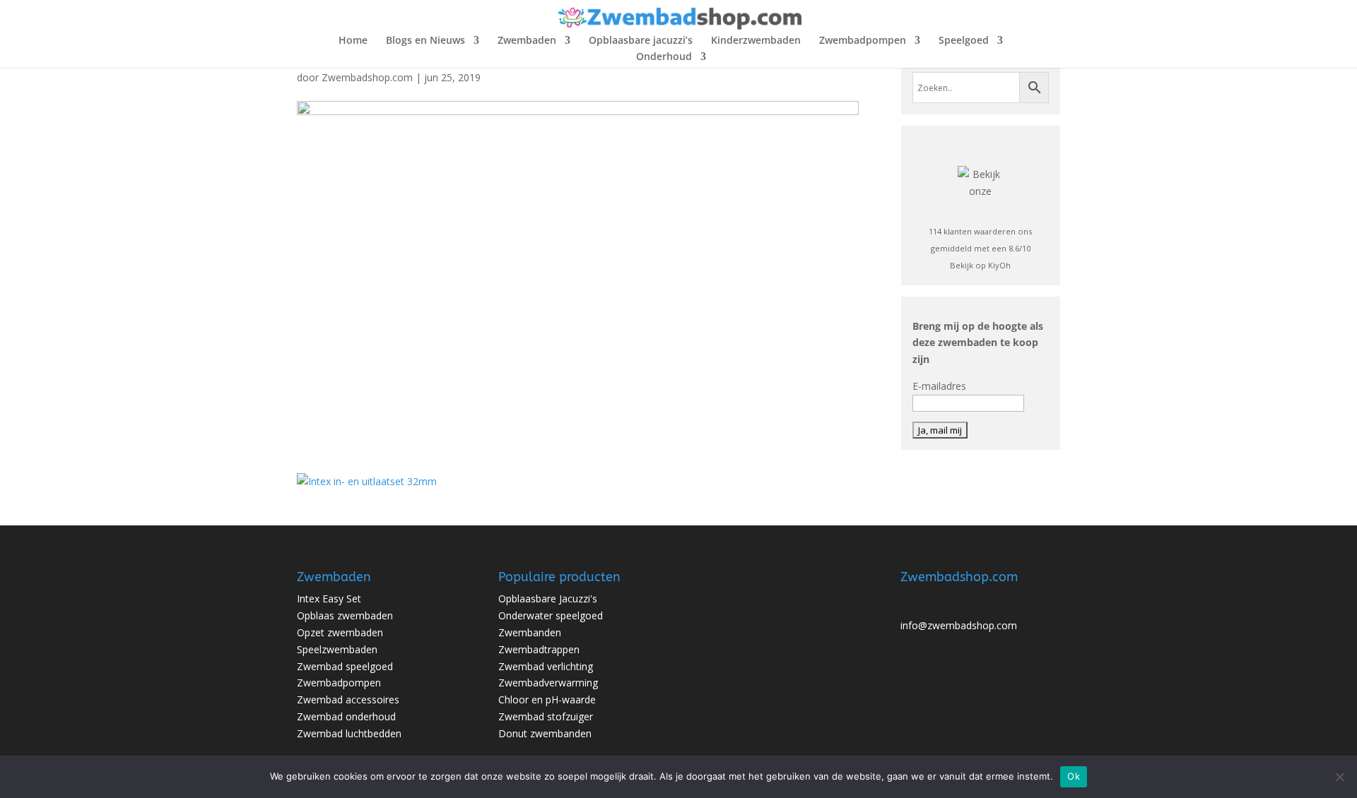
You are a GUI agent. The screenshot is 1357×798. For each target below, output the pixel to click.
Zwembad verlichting (545, 666)
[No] (1339, 777)
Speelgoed (964, 41)
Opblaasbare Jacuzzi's (547, 598)
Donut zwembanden (545, 733)
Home (353, 41)
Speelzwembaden (337, 649)
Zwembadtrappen (539, 649)
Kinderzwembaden (756, 41)
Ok (1073, 776)
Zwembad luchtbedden (349, 733)
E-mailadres (939, 386)
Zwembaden (527, 41)
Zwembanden (529, 632)
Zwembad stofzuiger (545, 716)
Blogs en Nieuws (425, 41)
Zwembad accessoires (348, 699)
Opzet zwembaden (340, 632)
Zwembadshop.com (367, 77)
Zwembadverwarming (548, 682)
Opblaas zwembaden (345, 615)
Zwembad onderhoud (346, 716)
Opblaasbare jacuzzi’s (641, 41)
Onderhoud (664, 57)
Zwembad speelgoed (345, 666)
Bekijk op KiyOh (980, 265)
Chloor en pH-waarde (547, 699)
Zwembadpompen (862, 41)
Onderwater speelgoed (550, 615)
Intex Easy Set (329, 598)
